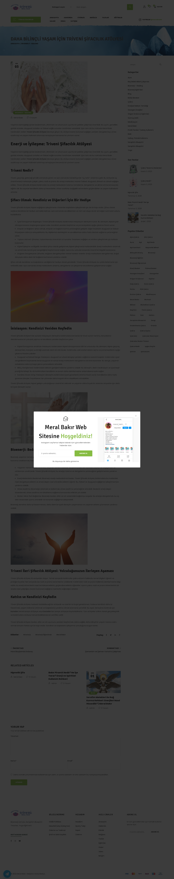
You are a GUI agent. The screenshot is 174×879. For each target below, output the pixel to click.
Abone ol (83, 453)
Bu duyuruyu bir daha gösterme (66, 461)
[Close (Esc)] (136, 416)
